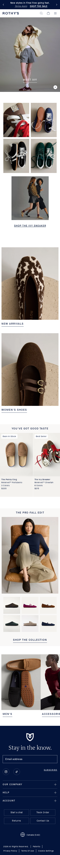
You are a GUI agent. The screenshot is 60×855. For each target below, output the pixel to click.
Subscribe (50, 770)
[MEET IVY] (30, 54)
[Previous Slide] (4, 4)
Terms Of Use (27, 851)
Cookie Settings (46, 851)
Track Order (42, 812)
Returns (16, 820)
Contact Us (43, 820)
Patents (36, 846)
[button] (41, 13)
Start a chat (16, 812)
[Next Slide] (56, 4)
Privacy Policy (10, 851)
